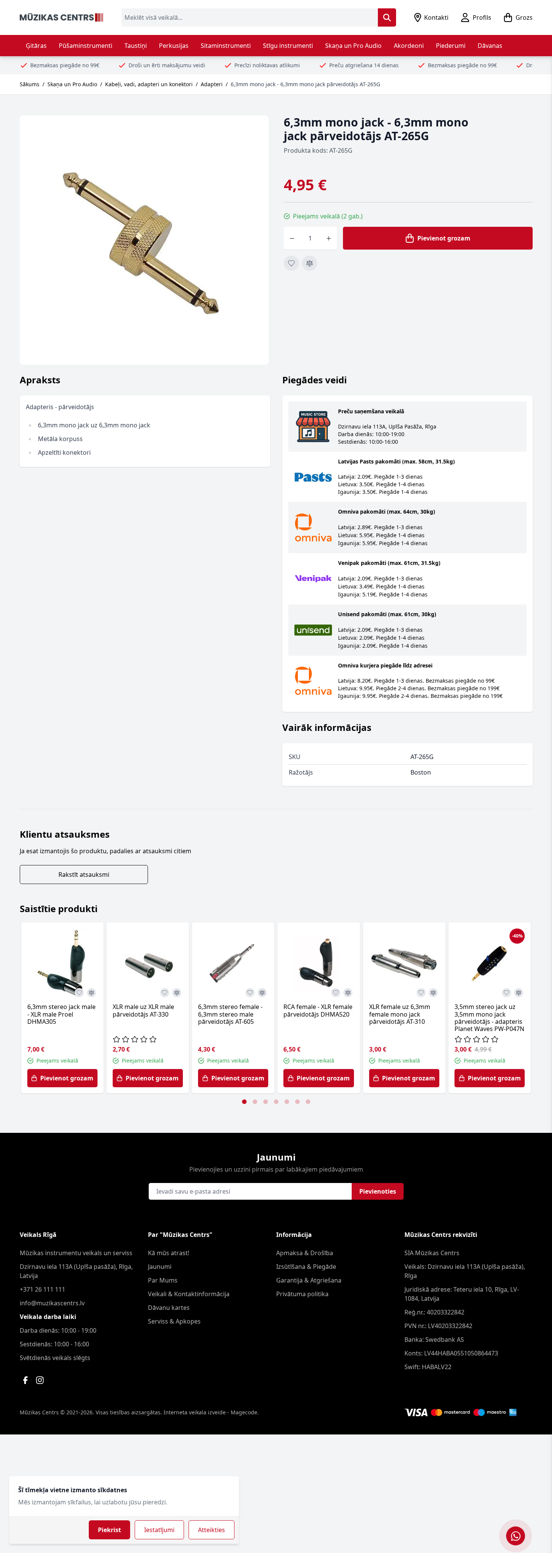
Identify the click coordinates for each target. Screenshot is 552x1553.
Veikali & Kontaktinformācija (189, 1294)
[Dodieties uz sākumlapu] (61, 17)
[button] (244, 1101)
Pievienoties (377, 1191)
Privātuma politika (302, 1294)
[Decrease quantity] (292, 238)
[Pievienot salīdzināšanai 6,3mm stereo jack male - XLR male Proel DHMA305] (91, 992)
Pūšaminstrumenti (85, 45)
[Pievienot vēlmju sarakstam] (291, 263)
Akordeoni (409, 45)
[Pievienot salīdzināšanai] (309, 263)
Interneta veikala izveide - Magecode (210, 1412)
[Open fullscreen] (144, 240)
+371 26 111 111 (42, 1289)
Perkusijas (174, 45)
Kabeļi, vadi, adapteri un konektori (149, 84)
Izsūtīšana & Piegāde (306, 1266)
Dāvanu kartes (169, 1307)
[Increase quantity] (329, 238)
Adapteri (212, 84)
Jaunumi (159, 1266)
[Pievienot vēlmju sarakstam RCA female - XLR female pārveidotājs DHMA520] (335, 992)
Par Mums (163, 1280)
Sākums (29, 84)
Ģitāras (36, 45)
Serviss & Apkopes (174, 1321)
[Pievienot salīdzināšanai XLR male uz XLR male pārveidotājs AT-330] (176, 992)
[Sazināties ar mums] (515, 1535)
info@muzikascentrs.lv (52, 1303)
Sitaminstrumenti (226, 45)
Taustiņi (135, 45)
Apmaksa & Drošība (304, 1253)
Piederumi (451, 45)
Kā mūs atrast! (168, 1253)
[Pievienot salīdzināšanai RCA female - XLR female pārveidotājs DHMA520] (347, 992)
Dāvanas (490, 45)
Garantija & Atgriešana (308, 1280)
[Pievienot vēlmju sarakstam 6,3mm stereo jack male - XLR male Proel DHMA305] (79, 992)
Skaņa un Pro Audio (353, 45)
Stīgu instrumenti (288, 45)
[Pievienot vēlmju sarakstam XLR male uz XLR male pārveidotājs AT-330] (164, 992)
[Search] (387, 17)
